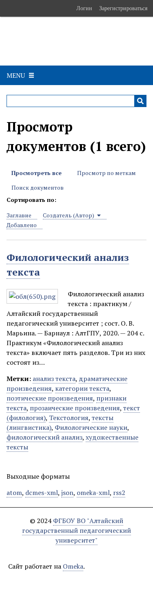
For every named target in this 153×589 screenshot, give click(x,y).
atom (14, 492)
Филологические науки (91, 427)
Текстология (69, 417)
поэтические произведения (50, 398)
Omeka (73, 566)
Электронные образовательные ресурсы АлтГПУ (59, 41)
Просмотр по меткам (106, 173)
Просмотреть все (36, 173)
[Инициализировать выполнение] (140, 101)
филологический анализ (44, 437)
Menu (16, 75)
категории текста (82, 388)
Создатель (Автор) (69, 215)
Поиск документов (37, 187)
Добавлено (22, 225)
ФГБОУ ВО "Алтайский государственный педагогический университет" (76, 530)
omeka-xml (93, 492)
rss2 (119, 492)
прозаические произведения (75, 407)
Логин (84, 8)
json (67, 492)
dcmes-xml (41, 492)
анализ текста (54, 378)
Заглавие (19, 215)
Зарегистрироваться (123, 8)
